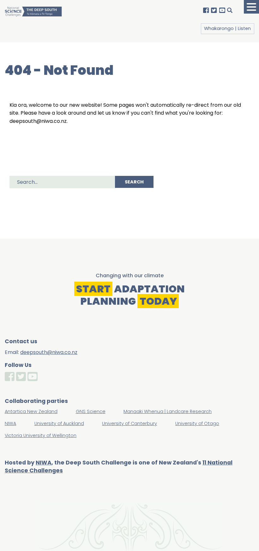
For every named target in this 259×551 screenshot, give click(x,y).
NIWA (43, 462)
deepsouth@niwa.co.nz (48, 352)
